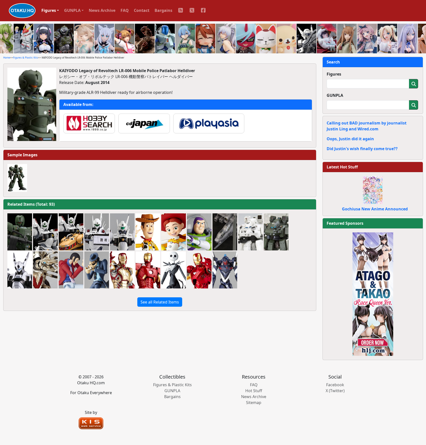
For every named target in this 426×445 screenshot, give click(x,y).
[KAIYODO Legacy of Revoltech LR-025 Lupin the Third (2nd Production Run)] (71, 270)
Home (6, 57)
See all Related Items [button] (160, 302)
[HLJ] (373, 293)
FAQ (125, 10)
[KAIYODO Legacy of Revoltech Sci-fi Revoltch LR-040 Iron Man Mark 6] (199, 270)
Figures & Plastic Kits (25, 57)
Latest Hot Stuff (342, 167)
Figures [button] (48, 10)
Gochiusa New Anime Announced (375, 209)
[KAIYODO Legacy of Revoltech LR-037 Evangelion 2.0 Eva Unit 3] (225, 270)
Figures (334, 74)
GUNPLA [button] (72, 10)
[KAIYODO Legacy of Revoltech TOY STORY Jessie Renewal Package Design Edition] (173, 232)
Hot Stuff (253, 390)
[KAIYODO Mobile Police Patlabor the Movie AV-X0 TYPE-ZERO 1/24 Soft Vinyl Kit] (19, 270)
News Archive (102, 10)
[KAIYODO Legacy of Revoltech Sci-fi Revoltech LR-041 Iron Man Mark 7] (148, 270)
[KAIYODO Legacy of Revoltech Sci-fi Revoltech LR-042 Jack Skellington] (173, 270)
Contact (141, 10)
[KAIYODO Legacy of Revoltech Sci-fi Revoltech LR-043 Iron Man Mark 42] (122, 270)
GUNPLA (335, 95)
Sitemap (253, 402)
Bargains (163, 10)
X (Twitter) (335, 390)
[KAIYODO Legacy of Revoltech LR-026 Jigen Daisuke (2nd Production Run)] (96, 270)
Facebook (335, 384)
